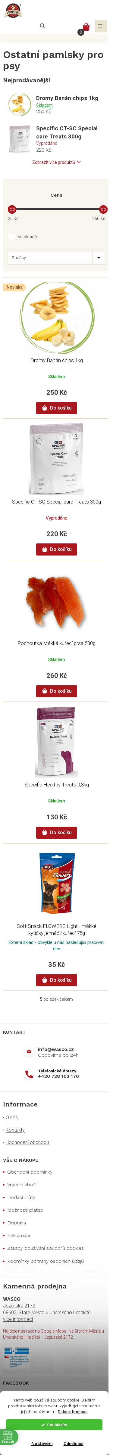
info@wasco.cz (56, 1049)
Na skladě (27, 236)
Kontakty (15, 1130)
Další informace (73, 1411)
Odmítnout (73, 1443)
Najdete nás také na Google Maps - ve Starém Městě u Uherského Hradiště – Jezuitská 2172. (53, 1334)
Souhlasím (57, 1424)
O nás (12, 1117)
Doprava (16, 1223)
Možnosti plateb (25, 1210)
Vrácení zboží (21, 1185)
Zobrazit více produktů (53, 162)
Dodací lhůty (21, 1197)
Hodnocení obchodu (27, 1142)
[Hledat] (42, 26)
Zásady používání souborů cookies (45, 1248)
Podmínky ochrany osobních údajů (45, 1261)
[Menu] (101, 26)
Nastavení (42, 1443)
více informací (18, 1319)
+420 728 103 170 (58, 1076)
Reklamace (19, 1235)
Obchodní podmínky (29, 1172)
